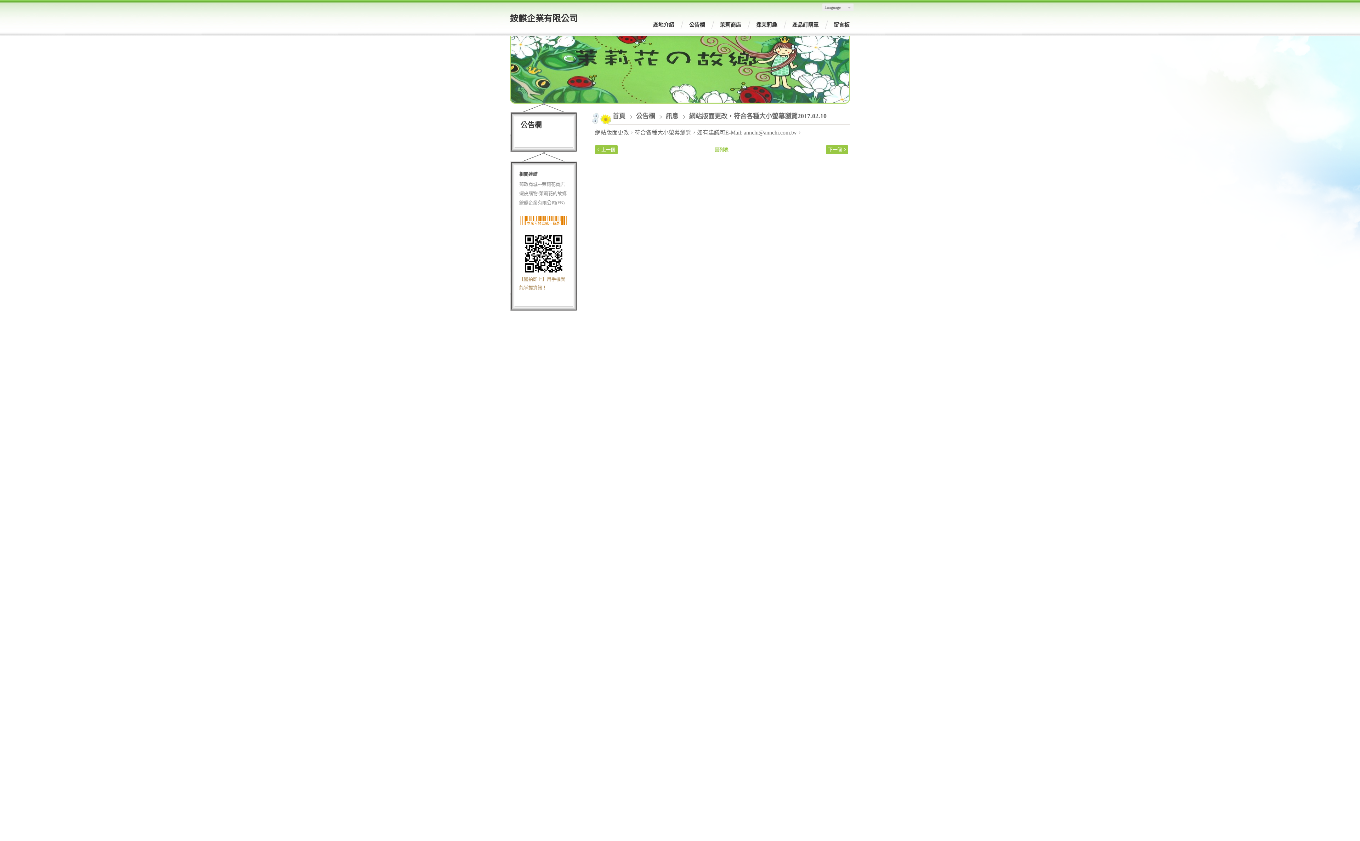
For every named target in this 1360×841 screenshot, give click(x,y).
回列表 (722, 149)
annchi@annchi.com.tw (770, 133)
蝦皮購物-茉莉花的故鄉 (543, 193)
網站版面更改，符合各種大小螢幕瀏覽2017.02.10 (758, 116)
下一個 (835, 149)
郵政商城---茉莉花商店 (542, 184)
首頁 (619, 116)
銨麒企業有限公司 (544, 18)
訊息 (672, 116)
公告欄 (646, 116)
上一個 (608, 149)
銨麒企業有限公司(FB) (542, 202)
